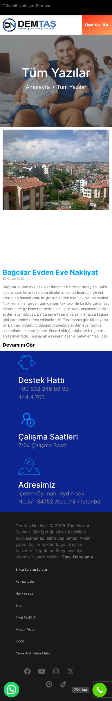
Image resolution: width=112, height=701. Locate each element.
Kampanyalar (25, 581)
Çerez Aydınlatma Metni (33, 653)
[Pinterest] (48, 684)
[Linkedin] (84, 671)
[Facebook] (27, 671)
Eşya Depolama (77, 556)
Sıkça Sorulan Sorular (31, 569)
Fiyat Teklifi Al (26, 617)
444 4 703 (31, 397)
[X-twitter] (70, 671)
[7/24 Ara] (99, 690)
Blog (19, 605)
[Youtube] (41, 671)
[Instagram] (56, 671)
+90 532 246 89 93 (43, 389)
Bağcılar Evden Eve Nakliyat (50, 272)
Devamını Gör (19, 345)
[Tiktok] (63, 684)
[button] (11, 689)
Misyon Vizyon (26, 629)
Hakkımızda (24, 593)
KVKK (20, 641)
